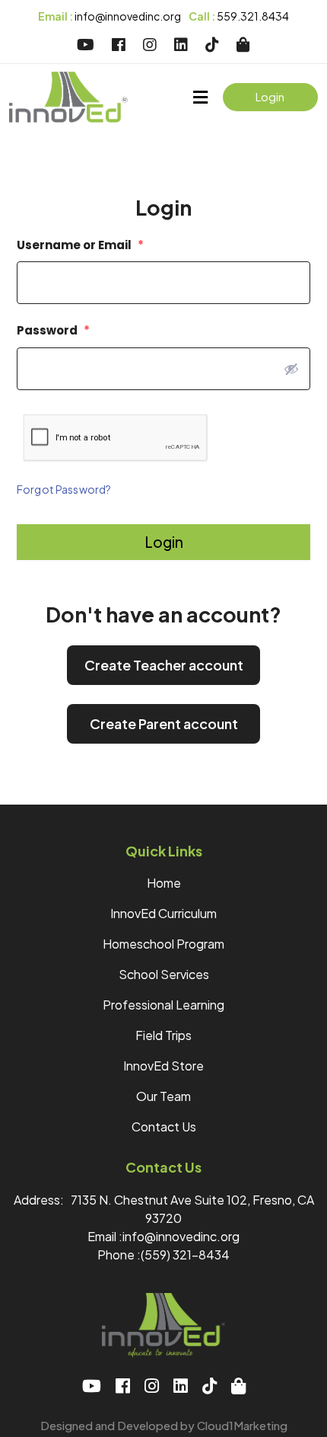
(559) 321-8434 (185, 1255)
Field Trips (163, 1035)
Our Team (163, 1096)
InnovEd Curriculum (163, 913)
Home (164, 883)
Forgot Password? (64, 489)
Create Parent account (164, 723)
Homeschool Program (163, 944)
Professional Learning (163, 1005)
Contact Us (164, 1127)
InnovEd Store (163, 1066)
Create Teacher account (163, 665)
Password (53, 330)
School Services (164, 974)
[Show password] (291, 368)
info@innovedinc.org (109, 16)
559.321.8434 (239, 16)
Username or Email (80, 245)
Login (270, 96)
